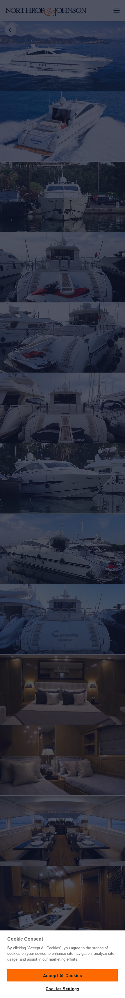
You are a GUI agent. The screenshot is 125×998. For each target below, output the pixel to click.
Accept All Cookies (62, 975)
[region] (62, 964)
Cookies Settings (62, 989)
